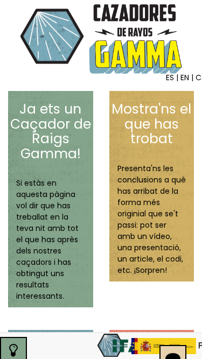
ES (170, 77)
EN (184, 77)
